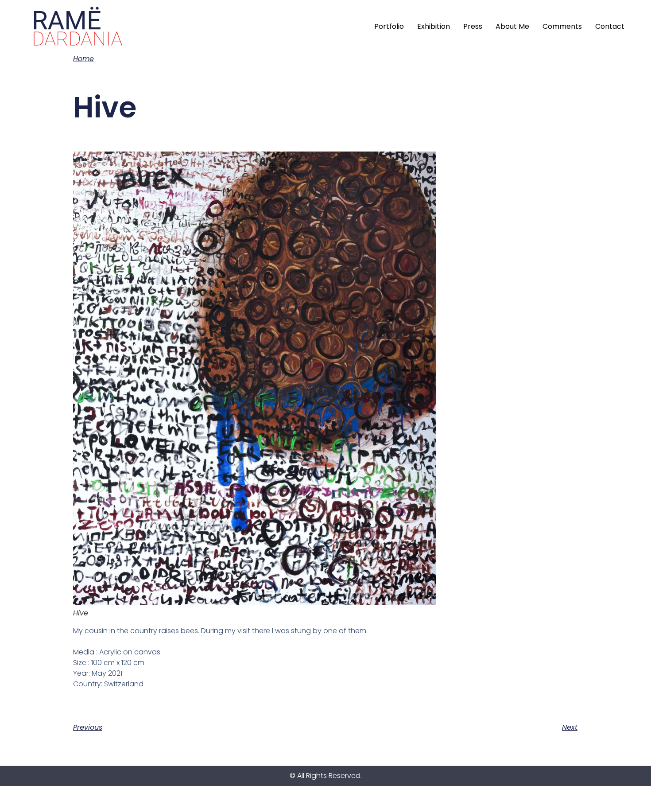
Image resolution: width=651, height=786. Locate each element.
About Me (512, 26)
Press (472, 26)
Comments (562, 26)
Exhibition (433, 26)
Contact (609, 26)
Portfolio (389, 26)
